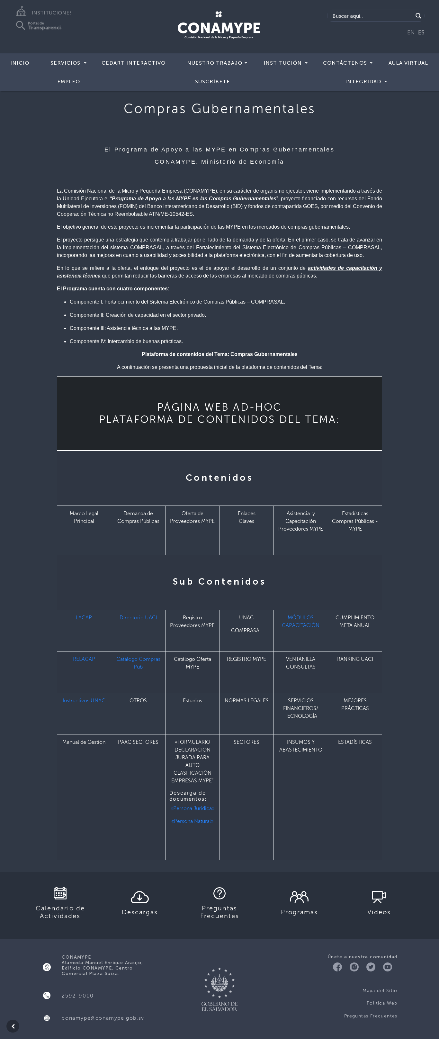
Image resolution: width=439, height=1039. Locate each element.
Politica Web (382, 1003)
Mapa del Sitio (380, 990)
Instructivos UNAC (84, 700)
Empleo (68, 81)
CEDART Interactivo (134, 63)
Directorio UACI (138, 618)
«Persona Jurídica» (192, 808)
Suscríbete (212, 81)
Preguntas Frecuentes (371, 1016)
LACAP (84, 618)
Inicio (19, 63)
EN (411, 32)
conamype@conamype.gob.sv (103, 1018)
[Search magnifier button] (418, 15)
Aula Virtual (408, 63)
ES (421, 32)
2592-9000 (78, 996)
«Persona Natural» (192, 821)
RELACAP (84, 659)
